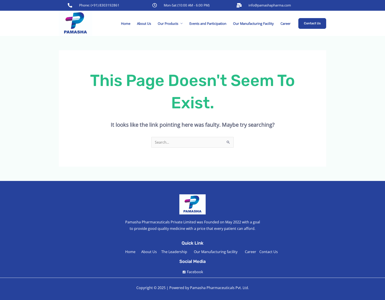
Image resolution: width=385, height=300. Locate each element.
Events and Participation (207, 23)
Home (125, 23)
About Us (144, 23)
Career (286, 23)
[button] (312, 23)
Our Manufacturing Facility (253, 23)
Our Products (168, 23)
